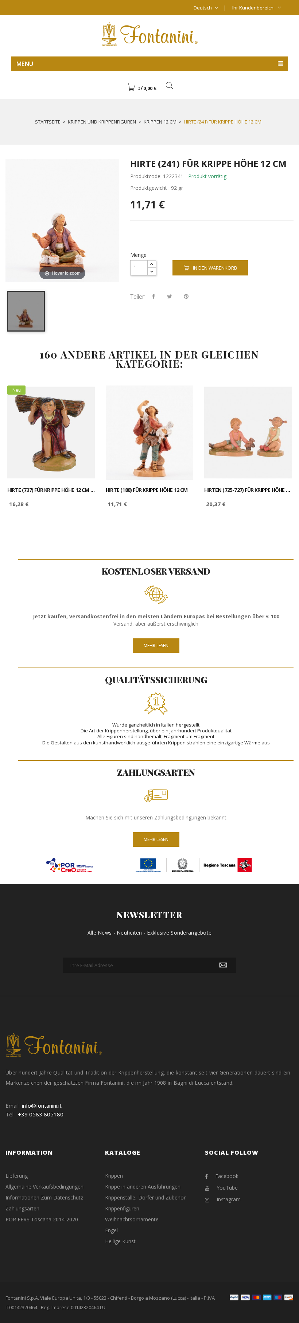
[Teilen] (153, 296)
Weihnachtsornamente (132, 1219)
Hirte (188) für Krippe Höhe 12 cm (147, 490)
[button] (141, 88)
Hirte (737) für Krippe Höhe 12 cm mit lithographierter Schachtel (51, 490)
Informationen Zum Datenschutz (44, 1197)
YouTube (227, 1187)
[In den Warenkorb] (81, 397)
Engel (111, 1230)
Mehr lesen (156, 645)
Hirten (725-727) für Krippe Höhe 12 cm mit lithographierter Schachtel (248, 490)
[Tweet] (169, 296)
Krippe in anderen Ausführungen (142, 1186)
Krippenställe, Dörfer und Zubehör (145, 1197)
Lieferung (16, 1175)
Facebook (226, 1176)
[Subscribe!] (223, 965)
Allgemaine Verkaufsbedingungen (44, 1186)
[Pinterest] (186, 296)
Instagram (229, 1199)
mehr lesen (156, 839)
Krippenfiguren (122, 1208)
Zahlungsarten (22, 1208)
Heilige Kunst (120, 1241)
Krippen (114, 1175)
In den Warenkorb (215, 268)
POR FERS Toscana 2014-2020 (41, 1219)
